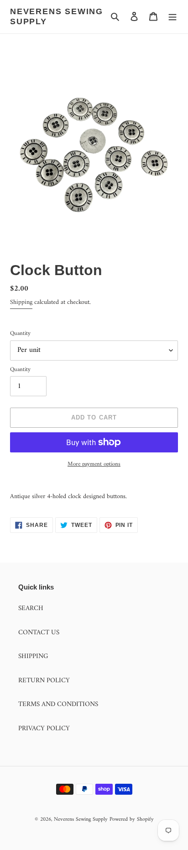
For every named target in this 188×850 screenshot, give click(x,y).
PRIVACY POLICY (44, 728)
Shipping (21, 302)
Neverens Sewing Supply (56, 16)
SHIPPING (33, 656)
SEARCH (30, 608)
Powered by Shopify (132, 819)
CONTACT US (38, 633)
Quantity (20, 333)
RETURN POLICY (44, 681)
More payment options (94, 464)
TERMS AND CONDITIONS (58, 704)
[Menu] (172, 17)
